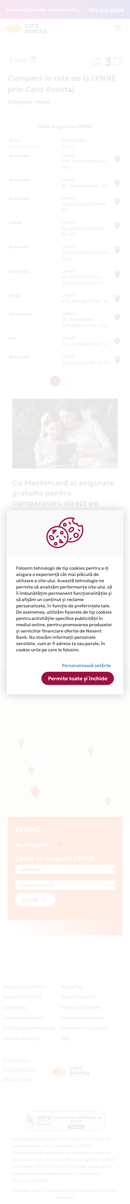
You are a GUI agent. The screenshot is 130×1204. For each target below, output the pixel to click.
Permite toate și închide (77, 678)
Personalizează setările (86, 665)
